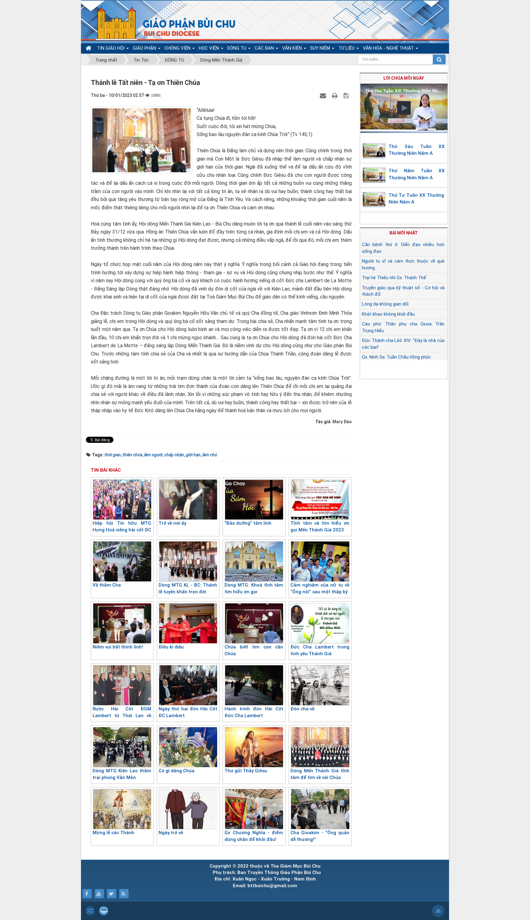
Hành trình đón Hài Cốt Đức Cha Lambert (254, 712)
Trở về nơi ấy (172, 523)
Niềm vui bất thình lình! (118, 647)
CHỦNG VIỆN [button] (178, 48)
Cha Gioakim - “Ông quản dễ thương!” (319, 836)
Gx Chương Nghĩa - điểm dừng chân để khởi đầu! (254, 836)
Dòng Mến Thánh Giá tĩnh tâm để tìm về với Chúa (319, 774)
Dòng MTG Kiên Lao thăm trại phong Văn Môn (122, 774)
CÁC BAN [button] (265, 48)
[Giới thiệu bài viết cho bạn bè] (324, 95)
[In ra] (335, 95)
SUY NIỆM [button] (320, 48)
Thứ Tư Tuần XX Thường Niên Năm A (416, 198)
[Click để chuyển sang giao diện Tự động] (90, 910)
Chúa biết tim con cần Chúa (254, 650)
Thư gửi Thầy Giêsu (246, 771)
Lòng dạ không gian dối (385, 304)
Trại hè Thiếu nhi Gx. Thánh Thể (394, 277)
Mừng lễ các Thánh (113, 832)
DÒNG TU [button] (237, 48)
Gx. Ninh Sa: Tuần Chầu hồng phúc (396, 357)
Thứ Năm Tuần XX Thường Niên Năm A (417, 174)
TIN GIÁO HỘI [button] (111, 48)
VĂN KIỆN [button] (292, 48)
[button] (404, 108)
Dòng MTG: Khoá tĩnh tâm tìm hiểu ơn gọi (254, 588)
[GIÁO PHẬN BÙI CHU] (162, 23)
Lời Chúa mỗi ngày (403, 78)
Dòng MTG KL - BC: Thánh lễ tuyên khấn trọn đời (188, 588)
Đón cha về (302, 709)
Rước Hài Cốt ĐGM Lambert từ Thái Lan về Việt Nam (122, 715)
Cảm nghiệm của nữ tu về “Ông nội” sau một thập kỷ (319, 588)
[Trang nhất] (89, 48)
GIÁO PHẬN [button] (145, 48)
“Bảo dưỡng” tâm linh (248, 523)
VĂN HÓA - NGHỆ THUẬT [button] (389, 48)
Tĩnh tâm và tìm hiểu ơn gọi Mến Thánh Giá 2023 (319, 526)
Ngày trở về (171, 832)
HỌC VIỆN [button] (209, 48)
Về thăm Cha (107, 585)
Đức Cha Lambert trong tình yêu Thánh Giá (319, 650)
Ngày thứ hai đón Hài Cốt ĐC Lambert (188, 712)
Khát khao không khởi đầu (388, 314)
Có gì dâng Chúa (176, 771)
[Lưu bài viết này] (347, 95)
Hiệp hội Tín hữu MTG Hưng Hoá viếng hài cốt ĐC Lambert (122, 530)
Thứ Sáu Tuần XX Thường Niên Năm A (417, 150)
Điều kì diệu (171, 647)
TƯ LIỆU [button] (347, 48)
